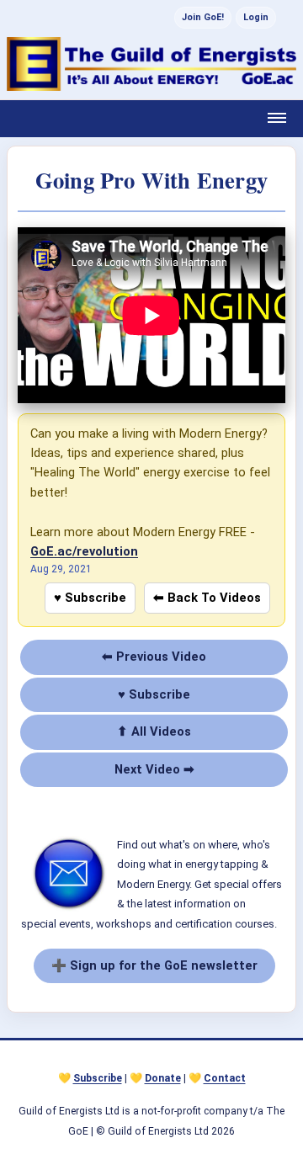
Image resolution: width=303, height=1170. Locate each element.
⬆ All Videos (154, 731)
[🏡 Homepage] (151, 64)
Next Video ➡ (154, 769)
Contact (225, 1078)
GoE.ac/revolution (84, 551)
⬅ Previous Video (154, 656)
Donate (163, 1078)
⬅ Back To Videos (207, 597)
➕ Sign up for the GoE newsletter (154, 965)
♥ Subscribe (90, 597)
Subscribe (97, 1078)
